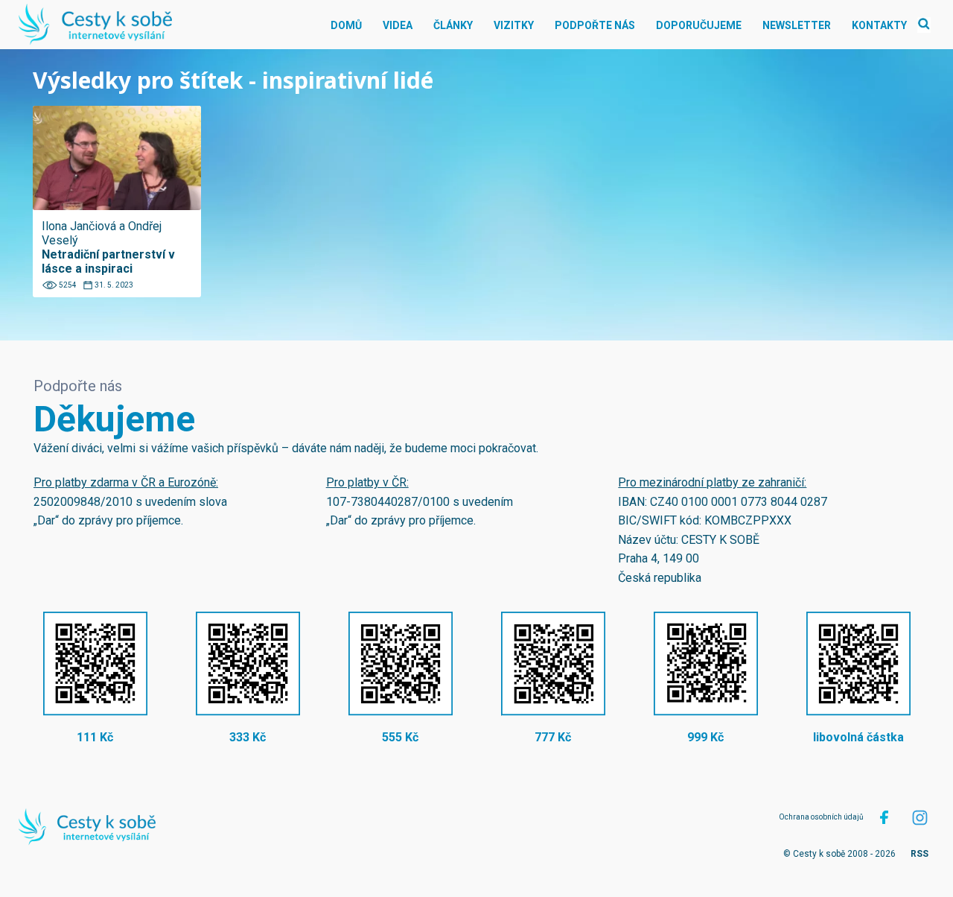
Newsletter (796, 25)
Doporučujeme (699, 25)
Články (453, 25)
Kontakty (879, 25)
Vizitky (514, 25)
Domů (346, 25)
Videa (397, 25)
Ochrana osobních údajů (821, 817)
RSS (919, 854)
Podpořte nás (595, 25)
